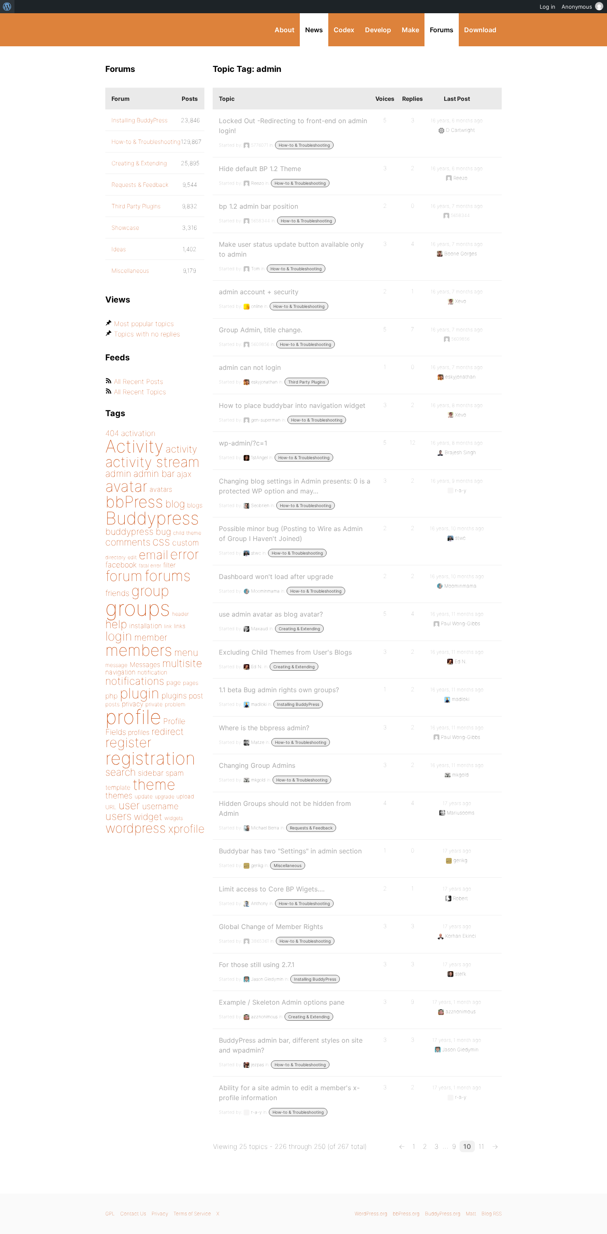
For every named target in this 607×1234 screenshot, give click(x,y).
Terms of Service (192, 1213)
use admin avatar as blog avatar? (271, 614)
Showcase (125, 227)
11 (481, 1146)
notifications (134, 680)
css (161, 541)
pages (190, 682)
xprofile (186, 828)
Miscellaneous (287, 865)
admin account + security (259, 292)
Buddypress (152, 518)
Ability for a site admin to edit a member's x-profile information (289, 1093)
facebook (121, 564)
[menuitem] (7, 6)
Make (410, 30)
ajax (184, 474)
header (180, 614)
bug (163, 531)
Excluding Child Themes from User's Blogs (285, 652)
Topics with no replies (147, 334)
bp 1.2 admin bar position (258, 206)
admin (118, 473)
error (184, 554)
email (153, 554)
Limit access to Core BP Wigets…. (272, 889)
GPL (110, 1213)
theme (154, 784)
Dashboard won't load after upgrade (276, 576)
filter (169, 565)
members (138, 650)
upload (185, 796)
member (150, 637)
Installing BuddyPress (298, 704)
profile (133, 717)
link (168, 626)
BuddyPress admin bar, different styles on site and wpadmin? (291, 1045)
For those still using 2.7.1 (256, 964)
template (117, 787)
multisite (182, 663)
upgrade (164, 796)
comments (127, 542)
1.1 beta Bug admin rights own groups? (279, 690)
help (116, 624)
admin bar (154, 473)
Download (480, 30)
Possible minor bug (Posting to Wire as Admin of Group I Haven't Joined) (291, 533)
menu (186, 652)
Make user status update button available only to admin (291, 249)
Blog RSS (491, 1213)
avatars (160, 489)
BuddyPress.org (160, 29)
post (196, 695)
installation (145, 626)
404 (112, 433)
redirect (168, 731)
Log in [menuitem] (547, 6)
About (284, 30)
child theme (187, 533)
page (173, 682)
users (118, 816)
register (128, 742)
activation (138, 433)
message (116, 665)
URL (110, 807)
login (118, 636)
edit (132, 557)
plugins (174, 695)
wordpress (135, 828)
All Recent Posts (138, 381)
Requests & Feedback (311, 827)
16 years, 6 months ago (457, 120)
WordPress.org (371, 1213)
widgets (173, 818)
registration (150, 758)
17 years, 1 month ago (456, 1002)
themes (119, 795)
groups (137, 608)
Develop (378, 30)
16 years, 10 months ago (457, 528)
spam (175, 773)
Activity (134, 446)
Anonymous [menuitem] (577, 6)
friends (117, 593)
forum (123, 575)
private (154, 704)
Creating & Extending (299, 628)
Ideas (118, 249)
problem (175, 704)
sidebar (151, 772)
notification (152, 672)
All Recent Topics (140, 392)
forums (168, 576)
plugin (139, 693)
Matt (471, 1213)
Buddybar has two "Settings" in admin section (290, 851)
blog (175, 504)
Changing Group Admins (257, 765)
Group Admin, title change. (260, 330)
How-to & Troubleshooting (304, 145)
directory (115, 557)
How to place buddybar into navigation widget (292, 405)
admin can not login (250, 367)
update (144, 796)
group (150, 591)
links (179, 625)
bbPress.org (406, 1213)
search (120, 772)
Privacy (160, 1213)
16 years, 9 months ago (457, 481)
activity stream (152, 461)
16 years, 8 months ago (457, 405)
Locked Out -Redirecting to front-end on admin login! (293, 126)
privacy (132, 704)
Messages (145, 664)
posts (112, 704)
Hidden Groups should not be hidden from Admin (285, 808)
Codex (344, 30)
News (314, 30)
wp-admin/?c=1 (243, 443)
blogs (194, 505)
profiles (138, 732)
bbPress (134, 501)
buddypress (129, 531)
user (129, 805)
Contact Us (133, 1213)
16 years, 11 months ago (457, 614)
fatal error (150, 565)
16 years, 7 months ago (457, 206)
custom (185, 543)
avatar (126, 486)
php (111, 695)
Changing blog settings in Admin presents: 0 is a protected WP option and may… (294, 486)
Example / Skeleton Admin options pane (281, 1002)
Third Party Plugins (306, 381)
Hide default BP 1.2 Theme (260, 168)
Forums (441, 30)
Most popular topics (144, 323)
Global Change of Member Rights (271, 926)
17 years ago (457, 803)
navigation (120, 672)
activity (181, 449)
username (160, 806)
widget (148, 816)
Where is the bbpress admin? (264, 728)
